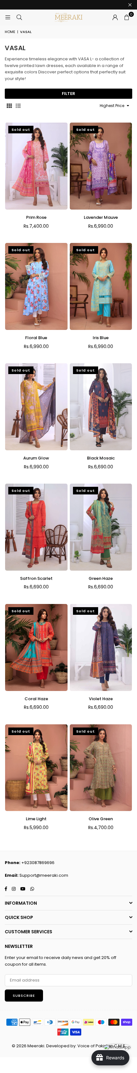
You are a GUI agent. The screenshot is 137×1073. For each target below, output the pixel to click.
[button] (126, 17)
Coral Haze (36, 699)
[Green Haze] (101, 527)
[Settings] (115, 17)
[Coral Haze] (36, 647)
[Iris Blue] (101, 286)
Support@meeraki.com (43, 875)
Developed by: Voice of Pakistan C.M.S (85, 1046)
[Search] (19, 17)
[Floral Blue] (36, 286)
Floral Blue (36, 338)
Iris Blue (101, 338)
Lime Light (36, 819)
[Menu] (7, 17)
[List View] (18, 106)
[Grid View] (9, 106)
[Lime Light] (36, 767)
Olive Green (101, 819)
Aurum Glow (36, 458)
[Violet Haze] (101, 647)
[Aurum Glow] (36, 406)
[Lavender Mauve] (101, 166)
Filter (68, 94)
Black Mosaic (101, 458)
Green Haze (101, 578)
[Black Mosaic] (101, 406)
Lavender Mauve (101, 217)
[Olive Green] (101, 767)
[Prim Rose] (36, 166)
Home (10, 31)
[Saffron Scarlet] (36, 527)
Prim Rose (36, 217)
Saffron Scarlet (36, 578)
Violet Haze (101, 699)
